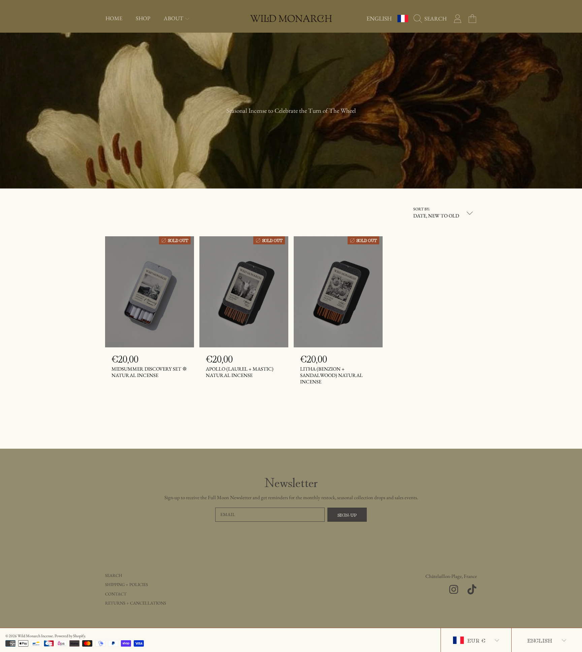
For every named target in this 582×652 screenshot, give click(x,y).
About (174, 18)
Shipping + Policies (126, 584)
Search (113, 575)
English (379, 18)
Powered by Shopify (70, 636)
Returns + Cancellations (135, 603)
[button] (432, 18)
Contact (116, 594)
